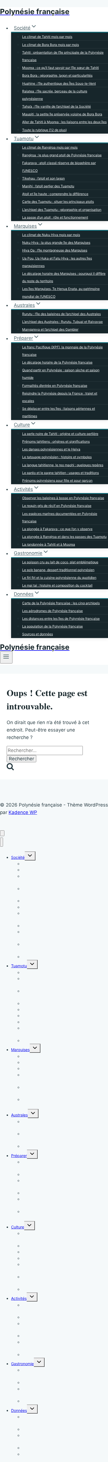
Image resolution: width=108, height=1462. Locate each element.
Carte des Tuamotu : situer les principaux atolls (58, 201)
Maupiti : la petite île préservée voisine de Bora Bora (62, 114)
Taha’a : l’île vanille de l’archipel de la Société (56, 106)
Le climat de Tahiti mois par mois (47, 37)
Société (18, 857)
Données (19, 1410)
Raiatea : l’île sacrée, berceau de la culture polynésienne (54, 95)
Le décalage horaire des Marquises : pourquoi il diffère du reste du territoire (64, 277)
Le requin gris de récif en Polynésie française (56, 506)
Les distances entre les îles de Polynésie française (61, 618)
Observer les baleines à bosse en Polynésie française (63, 498)
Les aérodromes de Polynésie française (52, 611)
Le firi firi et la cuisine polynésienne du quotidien (59, 578)
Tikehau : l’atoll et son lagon (43, 178)
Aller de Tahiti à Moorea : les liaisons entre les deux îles (64, 122)
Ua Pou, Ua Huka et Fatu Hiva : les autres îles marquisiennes (57, 262)
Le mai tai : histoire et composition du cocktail (57, 585)
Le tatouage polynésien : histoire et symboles (57, 457)
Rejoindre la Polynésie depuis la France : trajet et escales (59, 397)
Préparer (19, 1155)
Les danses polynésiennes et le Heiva (51, 449)
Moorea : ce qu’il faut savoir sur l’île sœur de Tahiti (60, 68)
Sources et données (37, 634)
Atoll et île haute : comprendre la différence (55, 194)
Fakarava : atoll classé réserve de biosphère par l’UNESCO (59, 166)
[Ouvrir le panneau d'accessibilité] (2, 833)
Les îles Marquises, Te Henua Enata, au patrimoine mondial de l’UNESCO (61, 292)
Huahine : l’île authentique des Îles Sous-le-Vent (59, 83)
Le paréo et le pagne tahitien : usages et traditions (60, 473)
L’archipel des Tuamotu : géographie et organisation (61, 210)
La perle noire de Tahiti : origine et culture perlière (60, 434)
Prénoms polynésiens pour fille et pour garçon (57, 480)
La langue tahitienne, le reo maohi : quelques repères (62, 465)
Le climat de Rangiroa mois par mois (50, 147)
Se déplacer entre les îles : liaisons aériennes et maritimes (58, 412)
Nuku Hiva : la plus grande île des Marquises (56, 242)
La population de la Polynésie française (52, 626)
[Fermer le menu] (1, 842)
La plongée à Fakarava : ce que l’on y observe (57, 529)
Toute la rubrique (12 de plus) (44, 130)
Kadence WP (23, 812)
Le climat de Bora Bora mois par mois (50, 45)
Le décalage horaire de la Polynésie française (57, 362)
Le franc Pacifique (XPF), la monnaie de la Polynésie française (62, 351)
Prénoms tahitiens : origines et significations (56, 441)
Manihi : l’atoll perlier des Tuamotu (48, 186)
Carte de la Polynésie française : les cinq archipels (61, 603)
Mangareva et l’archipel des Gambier (50, 329)
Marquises (20, 1049)
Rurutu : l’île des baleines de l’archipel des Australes (61, 314)
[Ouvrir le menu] (6, 657)
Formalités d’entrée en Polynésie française (54, 385)
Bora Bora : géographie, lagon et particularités (57, 75)
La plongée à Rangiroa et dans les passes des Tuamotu (64, 537)
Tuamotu (19, 965)
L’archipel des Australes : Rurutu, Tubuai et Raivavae (62, 322)
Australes (19, 1115)
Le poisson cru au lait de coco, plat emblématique (60, 562)
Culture (17, 1227)
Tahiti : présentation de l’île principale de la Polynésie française (63, 56)
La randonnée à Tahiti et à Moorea (48, 544)
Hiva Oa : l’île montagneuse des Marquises (54, 250)
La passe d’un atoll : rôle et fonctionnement (55, 217)
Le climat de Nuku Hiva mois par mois (51, 235)
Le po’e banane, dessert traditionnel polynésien (58, 570)
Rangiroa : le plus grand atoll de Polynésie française (62, 155)
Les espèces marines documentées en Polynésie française (59, 517)
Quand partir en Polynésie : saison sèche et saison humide (60, 374)
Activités (19, 1298)
